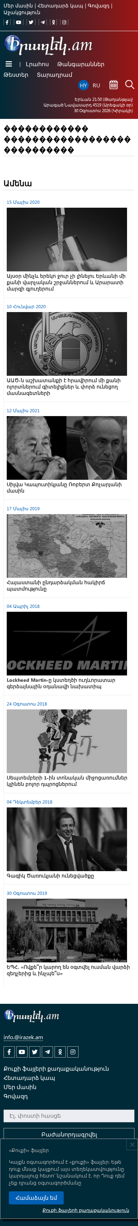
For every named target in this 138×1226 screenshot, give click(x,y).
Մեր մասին (18, 5)
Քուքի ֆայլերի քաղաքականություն (85, 1210)
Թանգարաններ (80, 64)
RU (96, 85)
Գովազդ (98, 5)
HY (83, 85)
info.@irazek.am (23, 1037)
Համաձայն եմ (36, 1198)
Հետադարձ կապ (60, 5)
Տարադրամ (54, 74)
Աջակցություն (22, 12)
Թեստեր (16, 74)
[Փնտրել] (129, 85)
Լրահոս (37, 64)
